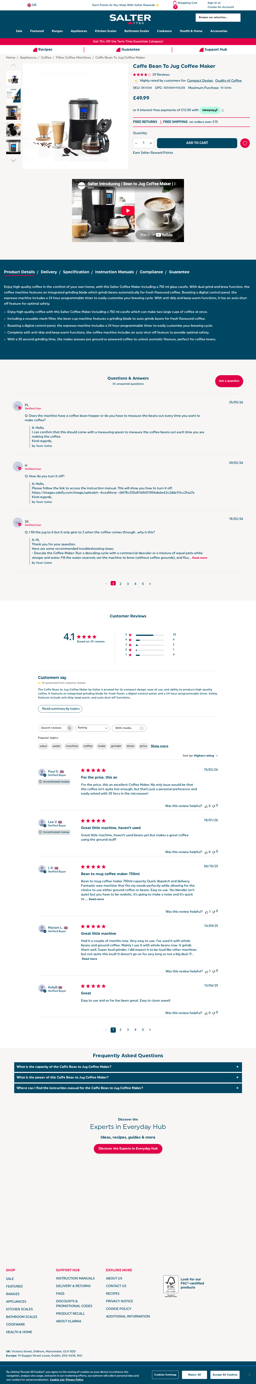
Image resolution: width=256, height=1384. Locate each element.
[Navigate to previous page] (106, 1030)
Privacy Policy (74, 1380)
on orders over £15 (190, 122)
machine (72, 746)
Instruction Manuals (114, 272)
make (101, 746)
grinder (116, 746)
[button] (106, 583)
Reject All (194, 1374)
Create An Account (221, 7)
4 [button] (135, 584)
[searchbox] (52, 728)
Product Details (19, 272)
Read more (199, 558)
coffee (88, 746)
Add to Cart (197, 143)
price (143, 746)
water (56, 746)
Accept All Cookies (225, 1374)
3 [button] (128, 584)
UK (34, 5)
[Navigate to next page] (150, 1030)
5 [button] (143, 584)
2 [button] (120, 584)
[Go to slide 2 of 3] (13, 160)
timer (130, 746)
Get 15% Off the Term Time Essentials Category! (128, 41)
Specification (76, 272)
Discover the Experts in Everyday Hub (128, 1148)
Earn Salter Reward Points (153, 153)
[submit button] (244, 17)
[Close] (249, 1374)
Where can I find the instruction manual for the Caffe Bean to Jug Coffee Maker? (80, 1088)
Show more (159, 746)
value (43, 746)
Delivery (49, 272)
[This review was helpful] (206, 806)
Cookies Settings (165, 1374)
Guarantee (179, 272)
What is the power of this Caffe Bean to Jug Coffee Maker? (63, 1077)
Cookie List (57, 1380)
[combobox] (92, 728)
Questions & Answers (128, 379)
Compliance (151, 272)
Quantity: (140, 133)
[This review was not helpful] (213, 806)
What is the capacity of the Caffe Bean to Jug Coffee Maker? (64, 1067)
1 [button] (113, 584)
